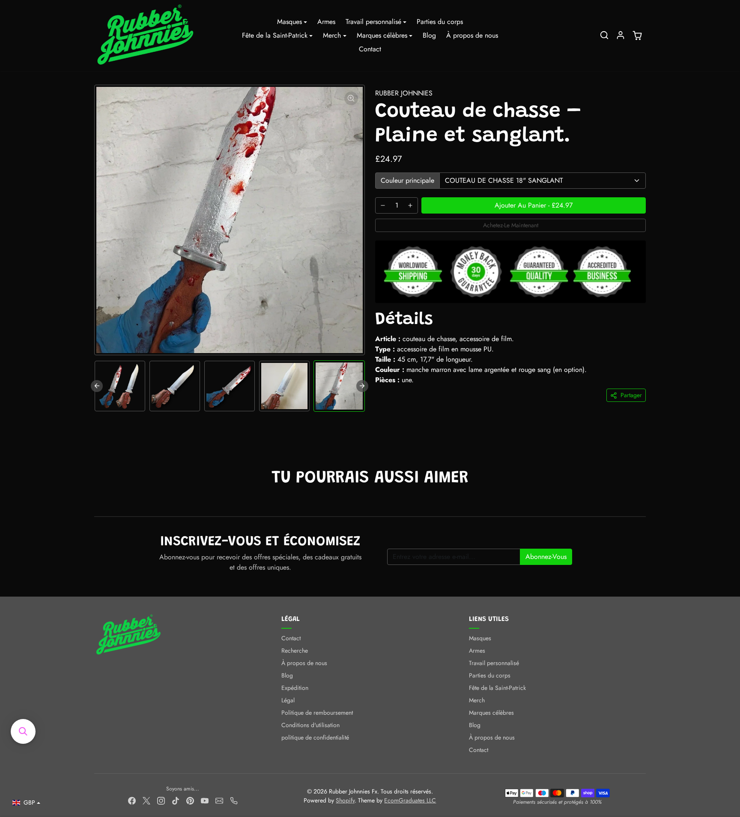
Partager (631, 395)
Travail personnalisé (494, 663)
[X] (146, 800)
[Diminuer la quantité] (383, 205)
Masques (480, 638)
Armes (326, 22)
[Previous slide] (97, 386)
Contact (370, 49)
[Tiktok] (175, 800)
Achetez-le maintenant (510, 225)
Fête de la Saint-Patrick (497, 687)
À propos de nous (472, 35)
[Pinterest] (190, 800)
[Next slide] (645, 503)
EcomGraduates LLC (410, 800)
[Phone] (234, 800)
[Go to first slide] (362, 386)
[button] (604, 35)
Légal (288, 700)
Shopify (345, 800)
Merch (477, 700)
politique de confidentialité (315, 737)
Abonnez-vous (546, 557)
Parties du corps (440, 22)
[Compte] (620, 35)
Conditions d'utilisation (310, 725)
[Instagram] (161, 800)
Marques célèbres (491, 712)
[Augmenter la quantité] (410, 205)
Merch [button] (332, 35)
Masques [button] (289, 22)
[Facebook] (132, 800)
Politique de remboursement (317, 712)
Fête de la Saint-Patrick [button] (274, 35)
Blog (429, 35)
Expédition (294, 687)
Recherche (294, 650)
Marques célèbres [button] (382, 35)
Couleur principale (407, 180)
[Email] (219, 800)
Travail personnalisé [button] (373, 22)
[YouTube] (204, 800)
